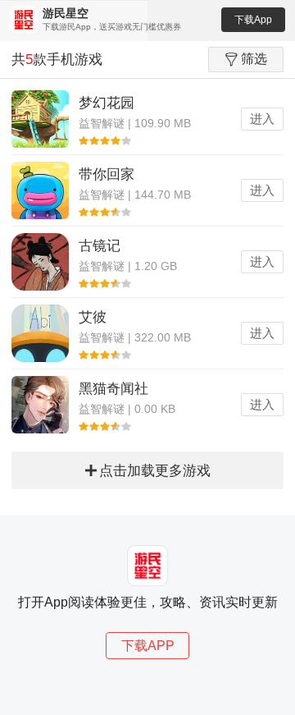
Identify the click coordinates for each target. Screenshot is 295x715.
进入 (262, 119)
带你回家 (106, 174)
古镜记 (99, 246)
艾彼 (93, 317)
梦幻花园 (106, 103)
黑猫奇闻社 (113, 388)
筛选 (254, 59)
